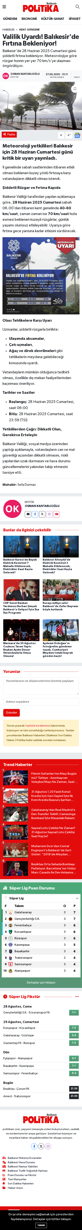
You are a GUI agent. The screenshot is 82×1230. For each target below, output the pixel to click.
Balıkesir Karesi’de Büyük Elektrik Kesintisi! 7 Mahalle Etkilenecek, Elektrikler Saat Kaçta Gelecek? (20, 566)
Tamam (41, 1225)
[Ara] (78, 7)
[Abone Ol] (77, 135)
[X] (41, 1146)
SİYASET (75, 19)
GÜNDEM (10, 19)
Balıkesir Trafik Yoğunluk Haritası (27, 1170)
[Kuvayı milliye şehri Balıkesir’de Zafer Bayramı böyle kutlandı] (61, 589)
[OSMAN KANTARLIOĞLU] (12, 508)
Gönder (11, 712)
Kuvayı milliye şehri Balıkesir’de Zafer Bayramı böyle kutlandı (60, 606)
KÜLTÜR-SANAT (52, 19)
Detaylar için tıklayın (41, 982)
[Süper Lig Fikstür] (77, 996)
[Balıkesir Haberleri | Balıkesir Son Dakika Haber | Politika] (41, 7)
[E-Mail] (28, 514)
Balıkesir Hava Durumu (21, 1162)
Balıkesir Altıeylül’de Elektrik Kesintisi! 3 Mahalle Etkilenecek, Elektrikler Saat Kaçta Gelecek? (57, 566)
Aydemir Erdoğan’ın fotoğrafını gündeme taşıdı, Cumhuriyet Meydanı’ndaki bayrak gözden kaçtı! (58, 649)
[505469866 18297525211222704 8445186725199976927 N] (41, 275)
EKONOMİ (29, 19)
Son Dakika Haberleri (21, 1183)
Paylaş (11, 134)
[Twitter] (42, 514)
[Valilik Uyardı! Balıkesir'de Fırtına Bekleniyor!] (41, 106)
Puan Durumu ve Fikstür (22, 1175)
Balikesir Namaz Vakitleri (23, 1166)
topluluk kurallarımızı (38, 725)
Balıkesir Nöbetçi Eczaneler (25, 1158)
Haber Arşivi (15, 1188)
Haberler (8, 29)
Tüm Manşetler (17, 1179)
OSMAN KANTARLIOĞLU (42, 505)
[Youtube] (56, 514)
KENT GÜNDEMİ (29, 29)
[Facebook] (35, 514)
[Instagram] (49, 514)
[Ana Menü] (4, 7)
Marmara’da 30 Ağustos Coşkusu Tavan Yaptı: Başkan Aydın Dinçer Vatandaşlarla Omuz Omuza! (19, 649)
